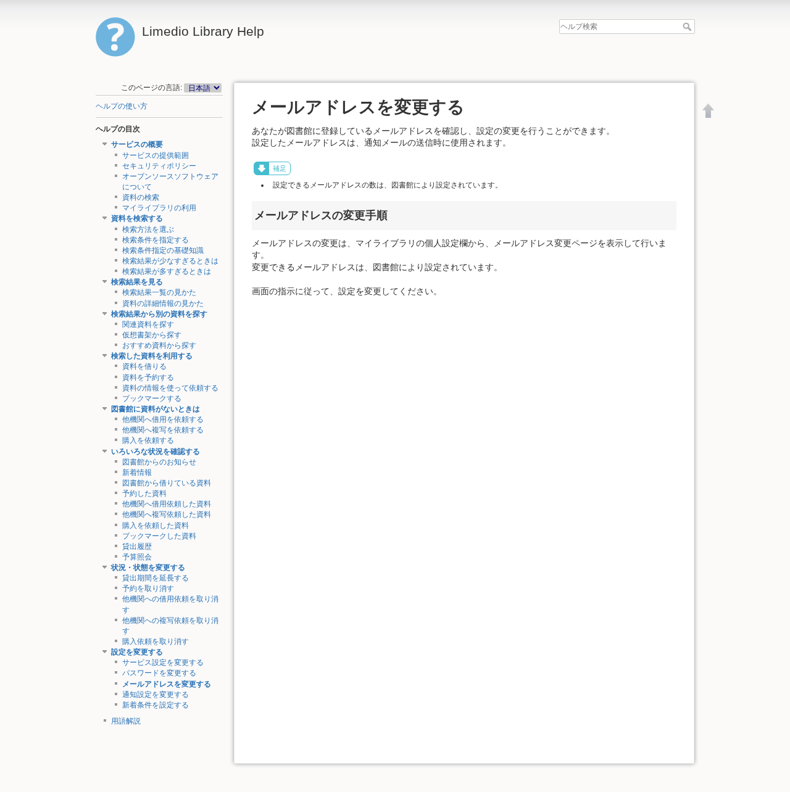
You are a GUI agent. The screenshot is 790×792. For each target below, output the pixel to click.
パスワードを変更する (159, 673)
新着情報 (137, 472)
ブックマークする (151, 398)
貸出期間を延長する (155, 578)
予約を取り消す (148, 588)
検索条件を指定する (155, 240)
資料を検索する (137, 218)
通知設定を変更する (155, 694)
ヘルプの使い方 (122, 106)
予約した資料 (144, 493)
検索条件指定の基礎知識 (163, 250)
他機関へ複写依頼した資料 (166, 514)
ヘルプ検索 (688, 26)
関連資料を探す (148, 324)
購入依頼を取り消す (155, 641)
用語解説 (126, 721)
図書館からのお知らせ (159, 462)
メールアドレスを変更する (166, 684)
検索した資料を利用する (152, 356)
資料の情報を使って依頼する (170, 388)
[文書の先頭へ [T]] (708, 110)
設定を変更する (137, 652)
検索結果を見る (137, 282)
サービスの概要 (137, 144)
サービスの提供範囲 (155, 155)
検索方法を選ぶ (148, 229)
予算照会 (137, 557)
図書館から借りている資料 (166, 483)
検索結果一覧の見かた (159, 292)
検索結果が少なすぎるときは (170, 261)
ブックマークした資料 (159, 536)
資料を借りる (144, 366)
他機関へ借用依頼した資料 (166, 504)
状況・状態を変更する (148, 567)
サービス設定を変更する (163, 662)
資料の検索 (140, 197)
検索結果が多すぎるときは (166, 271)
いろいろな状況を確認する (155, 451)
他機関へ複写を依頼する (163, 430)
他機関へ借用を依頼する (163, 419)
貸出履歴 (137, 546)
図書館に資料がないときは (155, 409)
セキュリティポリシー (159, 166)
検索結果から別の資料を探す (159, 314)
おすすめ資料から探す (159, 345)
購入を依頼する (148, 440)
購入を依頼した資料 (155, 525)
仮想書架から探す (151, 335)
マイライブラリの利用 (159, 208)
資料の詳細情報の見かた (163, 303)
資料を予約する (148, 377)
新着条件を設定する (155, 705)
